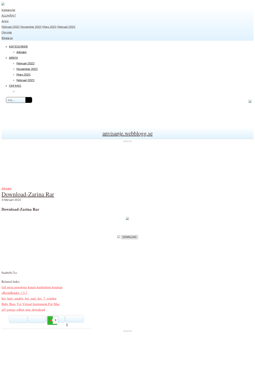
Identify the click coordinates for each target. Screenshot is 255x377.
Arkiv (5, 21)
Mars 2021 (49, 26)
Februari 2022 (10, 26)
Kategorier (8, 10)
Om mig (6, 32)
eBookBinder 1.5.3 (14, 292)
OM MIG (15, 85)
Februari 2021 (66, 26)
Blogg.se (7, 38)
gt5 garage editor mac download (23, 309)
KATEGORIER (18, 46)
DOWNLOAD (129, 237)
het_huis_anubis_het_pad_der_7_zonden (28, 298)
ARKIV (13, 57)
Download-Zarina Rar (27, 194)
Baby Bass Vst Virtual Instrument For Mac (30, 304)
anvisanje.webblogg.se (127, 133)
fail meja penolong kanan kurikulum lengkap (31, 287)
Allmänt (8, 15)
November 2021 (31, 26)
